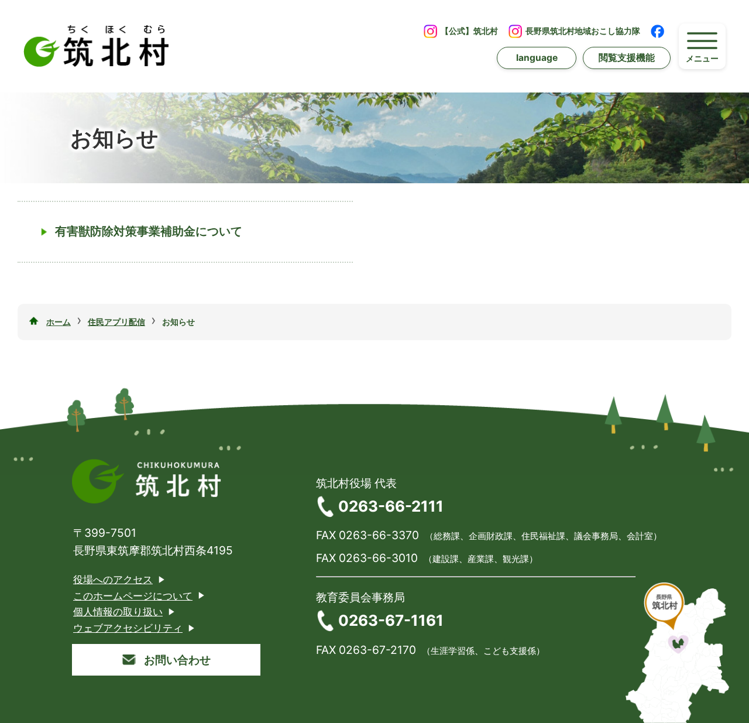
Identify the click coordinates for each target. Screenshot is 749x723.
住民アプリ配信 (116, 322)
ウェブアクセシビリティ (128, 628)
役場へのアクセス (113, 579)
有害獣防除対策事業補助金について (148, 231)
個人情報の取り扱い (118, 611)
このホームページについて (133, 596)
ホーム (58, 322)
